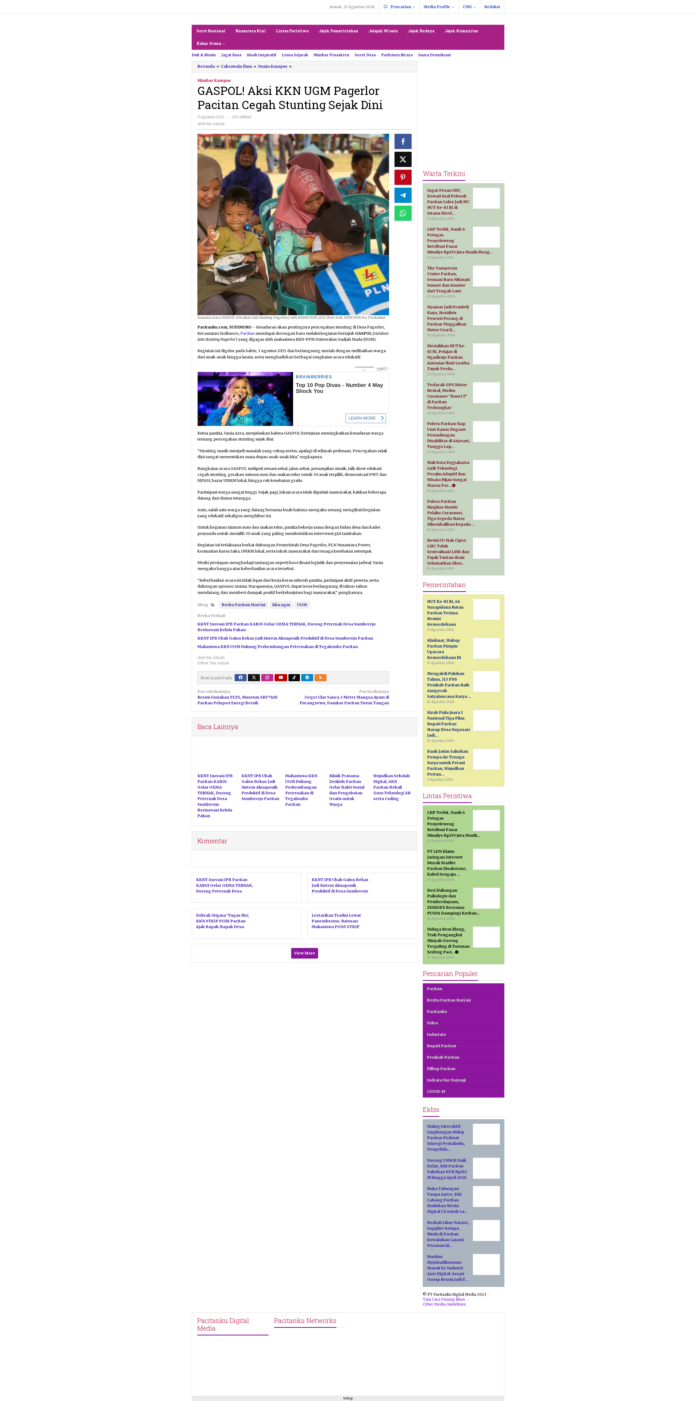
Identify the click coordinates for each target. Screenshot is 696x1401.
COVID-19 (436, 1091)
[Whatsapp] (403, 213)
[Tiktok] (294, 677)
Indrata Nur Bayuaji (446, 1080)
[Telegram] (307, 677)
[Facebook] (241, 677)
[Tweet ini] (403, 159)
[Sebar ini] (403, 141)
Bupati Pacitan (441, 1045)
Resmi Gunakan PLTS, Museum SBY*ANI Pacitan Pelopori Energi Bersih (237, 697)
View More (304, 953)
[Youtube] (281, 677)
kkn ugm (281, 604)
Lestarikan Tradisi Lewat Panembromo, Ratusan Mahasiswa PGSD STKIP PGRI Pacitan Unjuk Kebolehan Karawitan (336, 927)
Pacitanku (437, 1011)
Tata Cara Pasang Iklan (444, 1299)
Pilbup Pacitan (441, 1068)
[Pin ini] (403, 177)
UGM (302, 604)
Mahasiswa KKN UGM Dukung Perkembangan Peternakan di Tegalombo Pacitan (277, 646)
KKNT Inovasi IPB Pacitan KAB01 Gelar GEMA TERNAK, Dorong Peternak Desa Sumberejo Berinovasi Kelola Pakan (224, 891)
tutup (348, 1398)
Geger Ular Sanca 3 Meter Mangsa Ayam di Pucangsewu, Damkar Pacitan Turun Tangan (344, 697)
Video (432, 1023)
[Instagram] (267, 677)
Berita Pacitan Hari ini (243, 604)
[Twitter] (254, 677)
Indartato (436, 1034)
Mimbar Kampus (214, 80)
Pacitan (247, 333)
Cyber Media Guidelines (444, 1304)
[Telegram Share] (403, 195)
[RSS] (321, 677)
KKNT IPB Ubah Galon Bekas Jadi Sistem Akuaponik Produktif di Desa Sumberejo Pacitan (285, 638)
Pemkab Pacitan (443, 1057)
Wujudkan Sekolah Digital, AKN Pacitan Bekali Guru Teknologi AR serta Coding (392, 787)
